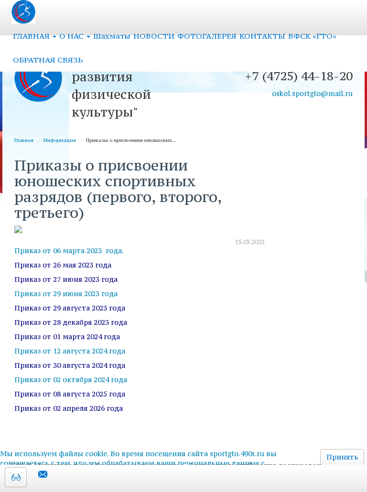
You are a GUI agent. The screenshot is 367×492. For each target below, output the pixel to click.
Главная (23, 140)
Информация (59, 140)
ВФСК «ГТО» (312, 36)
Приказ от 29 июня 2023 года (66, 293)
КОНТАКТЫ (262, 36)
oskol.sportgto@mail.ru (312, 93)
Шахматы (111, 36)
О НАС (72, 36)
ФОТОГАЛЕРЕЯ (207, 36)
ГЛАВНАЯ (32, 36)
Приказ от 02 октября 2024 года (70, 379)
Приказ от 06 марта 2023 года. (69, 250)
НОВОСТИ (153, 36)
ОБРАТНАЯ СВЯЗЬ (48, 59)
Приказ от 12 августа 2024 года (69, 350)
